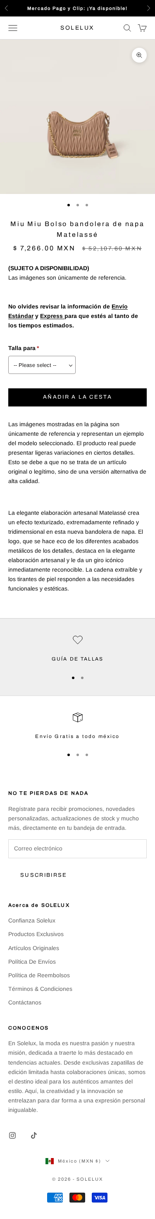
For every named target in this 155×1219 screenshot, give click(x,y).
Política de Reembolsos (39, 975)
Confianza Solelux (31, 920)
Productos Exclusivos (36, 934)
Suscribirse (43, 875)
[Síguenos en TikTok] (34, 1135)
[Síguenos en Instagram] (12, 1135)
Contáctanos (24, 1002)
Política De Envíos (32, 961)
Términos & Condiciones (40, 988)
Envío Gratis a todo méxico (77, 736)
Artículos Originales (33, 948)
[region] (77, 649)
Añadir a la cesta (77, 397)
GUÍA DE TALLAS (77, 659)
